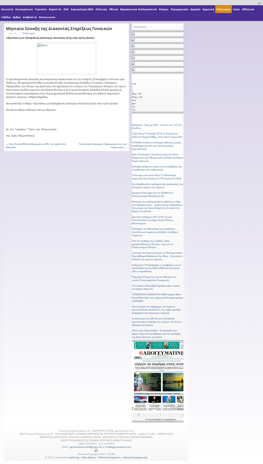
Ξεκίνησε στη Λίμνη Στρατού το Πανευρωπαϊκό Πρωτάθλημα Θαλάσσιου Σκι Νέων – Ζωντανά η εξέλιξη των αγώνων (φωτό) (157, 256)
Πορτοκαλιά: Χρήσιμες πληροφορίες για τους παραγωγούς (103, 145)
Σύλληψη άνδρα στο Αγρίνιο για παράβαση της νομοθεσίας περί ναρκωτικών (157, 168)
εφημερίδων (170, 419)
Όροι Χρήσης (89, 457)
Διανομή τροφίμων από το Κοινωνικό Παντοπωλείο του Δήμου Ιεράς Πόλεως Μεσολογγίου (152, 220)
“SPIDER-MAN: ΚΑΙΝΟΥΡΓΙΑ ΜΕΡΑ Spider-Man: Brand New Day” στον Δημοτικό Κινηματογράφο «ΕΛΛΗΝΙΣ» (157, 298)
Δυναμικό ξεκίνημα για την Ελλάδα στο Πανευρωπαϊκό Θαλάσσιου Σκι (152, 194)
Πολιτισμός (223, 9)
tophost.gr (74, 457)
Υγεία (236, 9)
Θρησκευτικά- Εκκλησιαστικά (138, 9)
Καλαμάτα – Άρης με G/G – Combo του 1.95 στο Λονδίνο (157, 126)
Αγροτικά (208, 9)
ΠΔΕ (66, 9)
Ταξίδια (5, 17)
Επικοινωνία (47, 17)
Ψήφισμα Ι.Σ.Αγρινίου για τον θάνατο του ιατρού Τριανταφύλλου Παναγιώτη (154, 278)
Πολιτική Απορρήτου (109, 457)
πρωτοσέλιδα (154, 419)
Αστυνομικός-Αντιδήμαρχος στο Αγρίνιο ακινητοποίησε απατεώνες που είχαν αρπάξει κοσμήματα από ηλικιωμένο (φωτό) (156, 310)
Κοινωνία (7, 9)
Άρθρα (17, 17)
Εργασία (195, 9)
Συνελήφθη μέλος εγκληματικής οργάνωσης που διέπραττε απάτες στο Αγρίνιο (157, 185)
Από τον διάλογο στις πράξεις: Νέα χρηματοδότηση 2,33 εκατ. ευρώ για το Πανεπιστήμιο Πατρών (152, 244)
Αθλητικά (248, 9)
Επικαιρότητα (24, 9)
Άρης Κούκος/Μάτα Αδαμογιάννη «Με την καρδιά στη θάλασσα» (36, 145)
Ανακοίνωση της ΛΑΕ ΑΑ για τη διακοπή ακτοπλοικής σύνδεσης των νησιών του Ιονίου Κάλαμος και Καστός (156, 322)
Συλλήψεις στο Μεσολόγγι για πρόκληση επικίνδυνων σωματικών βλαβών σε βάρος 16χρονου (155, 232)
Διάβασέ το (30, 17)
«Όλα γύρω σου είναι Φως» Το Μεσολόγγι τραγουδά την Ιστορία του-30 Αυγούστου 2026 (157, 177)
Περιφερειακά (179, 9)
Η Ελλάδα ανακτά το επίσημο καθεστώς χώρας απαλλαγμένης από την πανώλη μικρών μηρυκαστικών (156, 146)
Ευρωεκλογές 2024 (82, 9)
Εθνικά (113, 9)
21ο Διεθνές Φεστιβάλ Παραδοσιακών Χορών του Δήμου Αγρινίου (156, 287)
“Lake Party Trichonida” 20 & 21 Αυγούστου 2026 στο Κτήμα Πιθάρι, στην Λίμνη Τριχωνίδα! (157, 135)
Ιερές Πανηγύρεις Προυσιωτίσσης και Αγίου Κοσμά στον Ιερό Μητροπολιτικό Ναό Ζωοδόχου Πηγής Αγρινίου (157, 158)
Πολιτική (101, 9)
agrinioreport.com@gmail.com (86, 447)
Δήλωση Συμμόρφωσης (135, 457)
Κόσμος (163, 9)
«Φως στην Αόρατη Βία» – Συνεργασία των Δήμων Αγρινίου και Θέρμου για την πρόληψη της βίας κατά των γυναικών (156, 334)
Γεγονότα (41, 9)
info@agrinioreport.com (118, 447)
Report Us (55, 9)
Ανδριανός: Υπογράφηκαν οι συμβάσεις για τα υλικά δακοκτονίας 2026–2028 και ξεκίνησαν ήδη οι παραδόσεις (156, 268)
